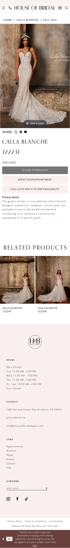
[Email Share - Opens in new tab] (25, 132)
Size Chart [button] (9, 162)
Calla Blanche (27, 20)
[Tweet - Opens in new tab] (16, 132)
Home (8, 20)
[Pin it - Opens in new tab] (20, 132)
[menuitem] (3, 7)
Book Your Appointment (35, 179)
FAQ (8, 467)
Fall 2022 (50, 20)
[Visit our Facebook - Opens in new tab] (17, 499)
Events (10, 459)
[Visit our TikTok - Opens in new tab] (26, 499)
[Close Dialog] (3, 539)
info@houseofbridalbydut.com (25, 425)
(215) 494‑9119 (15, 417)
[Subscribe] (46, 488)
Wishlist (11, 450)
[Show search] (66, 7)
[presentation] (18, 279)
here (35, 545)
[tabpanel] (35, 76)
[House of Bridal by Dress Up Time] (35, 8)
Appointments (15, 446)
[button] (3, 7)
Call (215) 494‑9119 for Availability (35, 189)
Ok (9, 539)
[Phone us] (10, 7)
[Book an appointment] (60, 7)
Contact (11, 463)
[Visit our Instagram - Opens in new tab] (8, 499)
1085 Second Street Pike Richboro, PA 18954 (34, 409)
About (10, 454)
